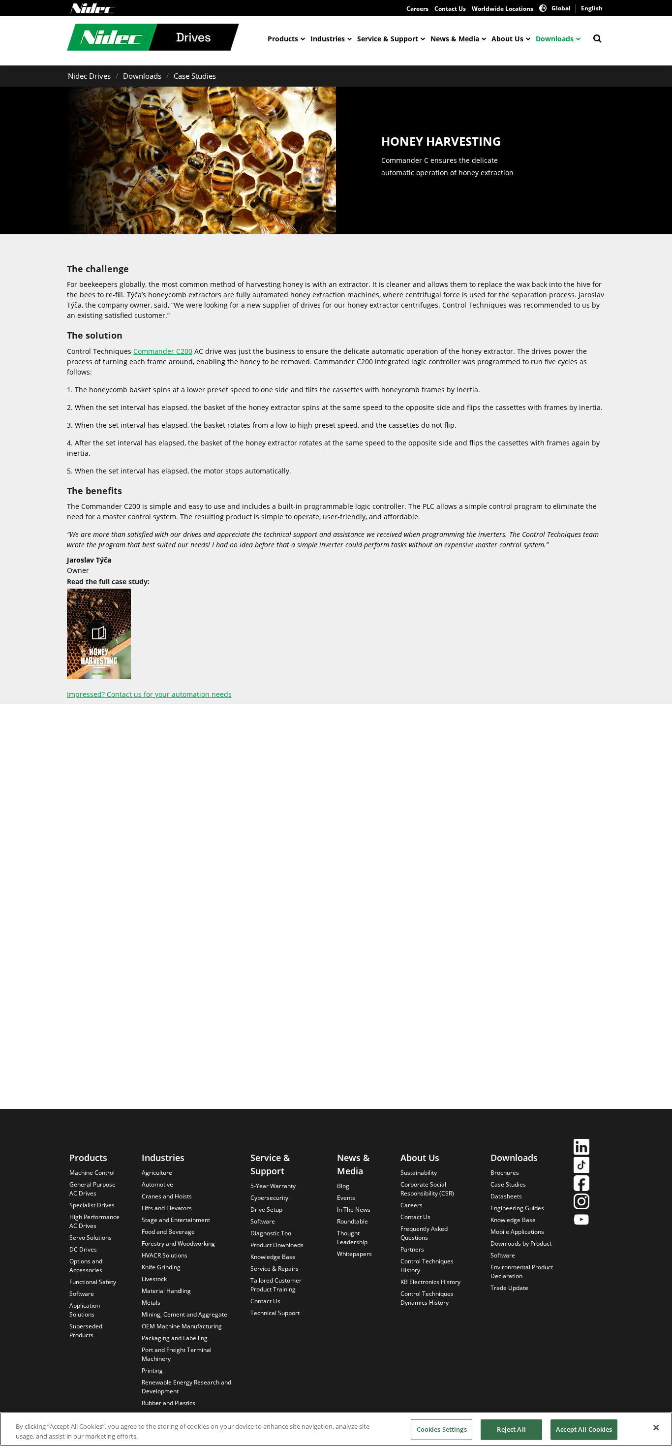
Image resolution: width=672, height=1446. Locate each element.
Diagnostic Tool (271, 1233)
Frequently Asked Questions (424, 1233)
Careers (417, 8)
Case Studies (195, 76)
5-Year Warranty (273, 1186)
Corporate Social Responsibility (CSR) (427, 1188)
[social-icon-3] (581, 1184)
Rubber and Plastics (168, 1403)
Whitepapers (354, 1254)
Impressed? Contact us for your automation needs (149, 694)
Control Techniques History (427, 1265)
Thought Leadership (352, 1237)
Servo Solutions (90, 1237)
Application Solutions (84, 1310)
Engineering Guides (517, 1208)
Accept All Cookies (584, 1429)
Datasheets (506, 1196)
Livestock (154, 1279)
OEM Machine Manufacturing (182, 1326)
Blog (343, 1186)
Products (283, 38)
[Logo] (92, 8)
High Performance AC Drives (94, 1221)
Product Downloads (277, 1245)
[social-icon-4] (581, 1203)
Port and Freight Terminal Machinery (177, 1354)
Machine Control (92, 1172)
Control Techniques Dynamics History (427, 1298)
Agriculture (157, 1172)
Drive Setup (266, 1209)
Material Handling (166, 1291)
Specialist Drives (92, 1205)
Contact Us (450, 8)
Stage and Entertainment (176, 1220)
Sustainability (418, 1172)
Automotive (157, 1184)
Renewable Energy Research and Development (186, 1386)
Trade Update (509, 1288)
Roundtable (352, 1221)
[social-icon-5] (581, 1221)
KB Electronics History (430, 1282)
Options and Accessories (85, 1265)
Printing (152, 1370)
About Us (507, 38)
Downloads (555, 38)
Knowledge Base (273, 1257)
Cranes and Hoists (167, 1196)
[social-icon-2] (581, 1166)
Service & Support (387, 38)
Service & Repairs (274, 1268)
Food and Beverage (168, 1231)
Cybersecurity (269, 1198)
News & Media (454, 38)
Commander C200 (162, 351)
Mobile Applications (517, 1231)
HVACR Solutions (164, 1255)
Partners (412, 1249)
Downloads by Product (520, 1243)
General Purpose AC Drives (92, 1188)
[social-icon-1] (581, 1148)
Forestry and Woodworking (178, 1243)
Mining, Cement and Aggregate (184, 1314)
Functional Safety (92, 1282)
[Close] (656, 1428)
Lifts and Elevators (167, 1208)
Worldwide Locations (502, 8)
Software (81, 1293)
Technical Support (275, 1313)
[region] (336, 1429)
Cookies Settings (442, 1429)
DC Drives (83, 1249)
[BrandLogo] (153, 38)
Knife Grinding (161, 1267)
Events (346, 1198)
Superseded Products (85, 1330)
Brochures (504, 1172)
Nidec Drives (89, 76)
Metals (151, 1302)
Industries (327, 38)
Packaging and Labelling (175, 1338)
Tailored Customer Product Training (276, 1284)
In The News (353, 1209)
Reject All (511, 1429)
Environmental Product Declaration (521, 1271)
